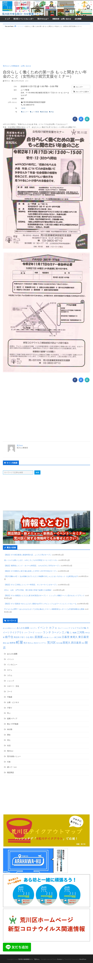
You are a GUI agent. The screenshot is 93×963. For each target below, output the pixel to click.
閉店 (83, 643)
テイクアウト (17, 632)
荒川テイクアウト (40, 643)
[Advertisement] (46, 47)
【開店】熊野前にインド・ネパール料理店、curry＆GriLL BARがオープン (32, 566)
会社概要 (78, 19)
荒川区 (23, 108)
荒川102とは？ (43, 19)
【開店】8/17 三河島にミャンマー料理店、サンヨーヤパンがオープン (30, 585)
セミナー (26, 112)
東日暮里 (83, 637)
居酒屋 (38, 637)
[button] (81, 91)
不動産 (9, 697)
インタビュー (12, 664)
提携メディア (12, 718)
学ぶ (9, 713)
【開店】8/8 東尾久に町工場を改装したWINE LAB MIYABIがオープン (30, 571)
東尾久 (74, 637)
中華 (86, 633)
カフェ (53, 627)
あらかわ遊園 (23, 628)
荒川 (25, 643)
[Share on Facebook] (75, 121)
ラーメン (56, 632)
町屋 (19, 642)
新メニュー (50, 637)
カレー (60, 628)
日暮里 (66, 637)
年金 (52, 112)
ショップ (66, 628)
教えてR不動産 (12, 724)
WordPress (82, 959)
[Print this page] (87, 121)
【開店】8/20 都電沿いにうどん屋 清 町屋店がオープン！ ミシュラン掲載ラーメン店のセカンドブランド (44, 595)
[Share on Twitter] (81, 121)
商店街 (17, 637)
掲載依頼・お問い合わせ (61, 19)
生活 (9, 745)
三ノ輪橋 (73, 633)
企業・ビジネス (13, 702)
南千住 (9, 637)
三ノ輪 (65, 632)
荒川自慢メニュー (14, 756)
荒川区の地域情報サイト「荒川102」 (29, 959)
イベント (42, 627)
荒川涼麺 (59, 643)
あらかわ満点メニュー (9, 628)
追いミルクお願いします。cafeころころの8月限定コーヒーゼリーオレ (31, 560)
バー (26, 633)
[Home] (15, 26)
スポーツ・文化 (13, 686)
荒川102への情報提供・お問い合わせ (17, 66)
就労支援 (45, 112)
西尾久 (67, 642)
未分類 (9, 729)
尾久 (32, 637)
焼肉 (8, 643)
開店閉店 (10, 772)
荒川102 (20, 445)
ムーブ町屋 (35, 112)
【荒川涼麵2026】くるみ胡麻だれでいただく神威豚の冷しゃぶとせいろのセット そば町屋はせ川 (41, 576)
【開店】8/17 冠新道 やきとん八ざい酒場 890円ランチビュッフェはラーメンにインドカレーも (40, 604)
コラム (9, 675)
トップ (7, 19)
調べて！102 (12, 767)
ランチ (47, 632)
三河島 (81, 632)
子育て (22, 637)
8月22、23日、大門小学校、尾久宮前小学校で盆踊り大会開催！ (28, 590)
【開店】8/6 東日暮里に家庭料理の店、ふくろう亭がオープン (28, 555)
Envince (59, 959)
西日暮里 (76, 642)
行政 (9, 762)
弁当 (44, 637)
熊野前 (13, 643)
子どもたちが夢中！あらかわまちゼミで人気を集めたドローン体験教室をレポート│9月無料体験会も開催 (44, 609)
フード (31, 632)
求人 (9, 740)
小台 (28, 637)
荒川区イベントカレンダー (23, 19)
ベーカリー (38, 633)
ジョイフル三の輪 (78, 628)
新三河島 (57, 637)
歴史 (4, 643)
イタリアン (33, 628)
